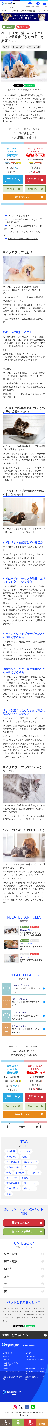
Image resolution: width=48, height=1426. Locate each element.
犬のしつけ (29, 1167)
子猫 (8, 1194)
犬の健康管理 (12, 1162)
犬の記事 (10, 27)
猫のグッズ (34, 1172)
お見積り (18, 1424)
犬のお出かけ (30, 1162)
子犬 (8, 1172)
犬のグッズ (25, 1151)
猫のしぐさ (11, 1178)
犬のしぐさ (11, 1156)
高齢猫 (25, 1178)
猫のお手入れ (18, 46)
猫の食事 (19, 1172)
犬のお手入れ (33, 46)
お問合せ (38, 6)
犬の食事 (10, 1151)
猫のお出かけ (30, 1183)
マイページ (6, 1424)
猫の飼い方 (31, 11)
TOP (3, 11)
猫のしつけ (29, 1188)
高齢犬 (25, 1156)
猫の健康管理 (12, 1183)
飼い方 (6, 46)
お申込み (30, 1424)
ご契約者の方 (30, 6)
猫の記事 (24, 27)
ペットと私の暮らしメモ (16, 11)
